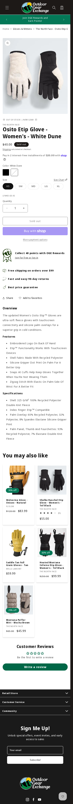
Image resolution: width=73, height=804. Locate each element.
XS (9, 186)
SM (22, 186)
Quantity (7, 201)
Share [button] (9, 298)
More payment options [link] (35, 239)
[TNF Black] (6, 172)
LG (48, 186)
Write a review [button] (35, 667)
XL (60, 186)
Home (6, 28)
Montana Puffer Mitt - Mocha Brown (18, 621)
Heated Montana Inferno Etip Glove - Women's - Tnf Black (52, 565)
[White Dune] (14, 172)
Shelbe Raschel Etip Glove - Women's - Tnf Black (51, 503)
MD (35, 186)
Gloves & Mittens (22, 28)
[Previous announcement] (6, 19)
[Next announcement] (64, 19)
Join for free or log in (26, 257)
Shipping (7, 149)
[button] (7, 8)
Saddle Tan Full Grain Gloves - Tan (17, 563)
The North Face (11, 124)
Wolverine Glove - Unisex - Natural (16, 501)
